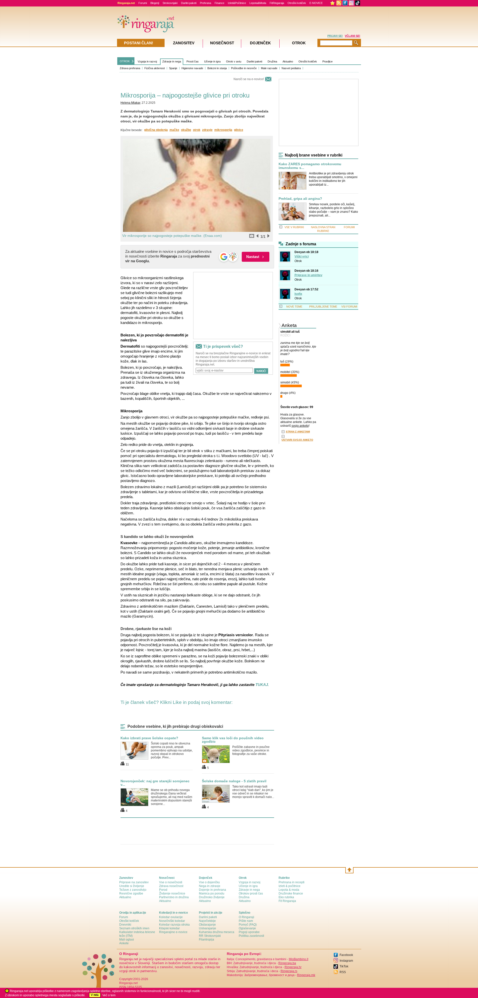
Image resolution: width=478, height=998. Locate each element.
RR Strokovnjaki (210, 936)
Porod (163, 890)
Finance (219, 2)
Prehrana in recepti (291, 882)
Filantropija (206, 939)
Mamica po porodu (211, 893)
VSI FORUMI (349, 306)
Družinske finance (291, 893)
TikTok (344, 966)
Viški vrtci (302, 256)
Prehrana (205, 2)
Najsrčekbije (207, 921)
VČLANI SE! (352, 35)
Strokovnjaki (170, 2)
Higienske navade (192, 68)
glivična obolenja (156, 130)
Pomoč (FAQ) (248, 924)
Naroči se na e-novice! (249, 79)
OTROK (125, 61)
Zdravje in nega (171, 61)
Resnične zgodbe (131, 893)
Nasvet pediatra (291, 68)
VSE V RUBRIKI (294, 227)
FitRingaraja (277, 2)
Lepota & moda (289, 890)
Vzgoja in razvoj (147, 61)
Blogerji (154, 2)
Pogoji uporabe (249, 932)
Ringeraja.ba (287, 963)
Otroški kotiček (297, 2)
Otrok (298, 261)
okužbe (186, 130)
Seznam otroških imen (134, 928)
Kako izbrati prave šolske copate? (149, 738)
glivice (238, 130)
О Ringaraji (246, 917)
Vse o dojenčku (209, 882)
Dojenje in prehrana (212, 890)
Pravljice (327, 61)
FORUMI (349, 227)
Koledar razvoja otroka (174, 924)
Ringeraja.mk (306, 975)
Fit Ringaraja (287, 901)
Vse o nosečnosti (170, 882)
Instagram (346, 960)
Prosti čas (192, 61)
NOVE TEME (294, 306)
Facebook (346, 955)
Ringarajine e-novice (173, 932)
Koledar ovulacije (171, 917)
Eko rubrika (286, 897)
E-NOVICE (316, 2)
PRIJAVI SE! (335, 35)
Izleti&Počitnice (237, 2)
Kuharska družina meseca (216, 932)
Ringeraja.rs (289, 971)
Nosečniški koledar (172, 921)
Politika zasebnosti (251, 936)
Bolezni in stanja (217, 68)
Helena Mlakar (130, 103)
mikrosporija (223, 130)
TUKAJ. (262, 685)
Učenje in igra (212, 61)
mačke (174, 130)
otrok (196, 130)
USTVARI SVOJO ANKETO (297, 439)
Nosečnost (222, 43)
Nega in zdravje (209, 886)
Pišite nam (246, 921)
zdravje (207, 130)
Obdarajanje (207, 924)
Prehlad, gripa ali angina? (300, 199)
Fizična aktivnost (154, 68)
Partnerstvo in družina (174, 897)
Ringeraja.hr (293, 967)
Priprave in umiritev (308, 275)
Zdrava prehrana (130, 68)
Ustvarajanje (207, 928)
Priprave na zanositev (134, 882)
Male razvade (269, 68)
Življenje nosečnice (172, 893)
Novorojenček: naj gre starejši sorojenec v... (154, 782)
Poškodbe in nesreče (244, 68)
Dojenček (260, 43)
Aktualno (288, 61)
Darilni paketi (188, 2)
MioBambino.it (298, 959)
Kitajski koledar (169, 928)
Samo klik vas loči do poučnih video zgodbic (233, 739)
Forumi (142, 2)
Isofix (298, 294)
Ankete (124, 943)
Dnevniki (125, 924)
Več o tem (109, 995)
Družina (272, 61)
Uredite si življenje (131, 886)
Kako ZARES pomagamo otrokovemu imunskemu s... (310, 166)
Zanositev (183, 43)
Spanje (173, 68)
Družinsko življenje (212, 897)
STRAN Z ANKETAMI (298, 431)
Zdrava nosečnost (171, 886)
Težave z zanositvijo (132, 890)
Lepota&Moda (257, 2)
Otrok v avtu (233, 61)
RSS (343, 972)
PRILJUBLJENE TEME (323, 306)
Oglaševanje (247, 928)
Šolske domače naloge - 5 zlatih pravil (234, 781)
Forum (123, 917)
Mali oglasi (126, 939)
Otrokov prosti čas (251, 893)
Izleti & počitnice (289, 886)
